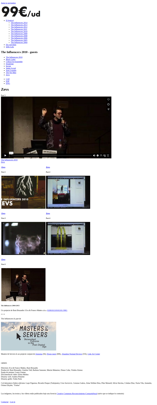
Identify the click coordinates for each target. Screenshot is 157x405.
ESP (7, 81)
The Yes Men (11, 73)
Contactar (4, 402)
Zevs (8, 75)
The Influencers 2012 (19, 27)
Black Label (10, 59)
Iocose (8, 66)
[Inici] (21, 16)
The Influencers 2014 (19, 23)
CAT (8, 79)
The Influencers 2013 (19, 25)
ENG (8, 83)
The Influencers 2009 (19, 34)
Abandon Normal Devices (72, 354)
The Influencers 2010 (19, 31)
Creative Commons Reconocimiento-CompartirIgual (77, 394)
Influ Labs (10, 47)
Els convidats (11, 45)
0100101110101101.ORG (57, 310)
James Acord (11, 68)
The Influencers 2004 (19, 42)
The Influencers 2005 (19, 40)
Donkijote (10, 64)
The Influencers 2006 (19, 38)
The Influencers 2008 (19, 36)
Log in (12, 402)
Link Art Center (94, 354)
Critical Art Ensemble (14, 62)
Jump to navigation (8, 3)
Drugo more (51, 354)
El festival (10, 20)
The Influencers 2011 (19, 29)
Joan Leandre (11, 70)
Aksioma (38, 354)
